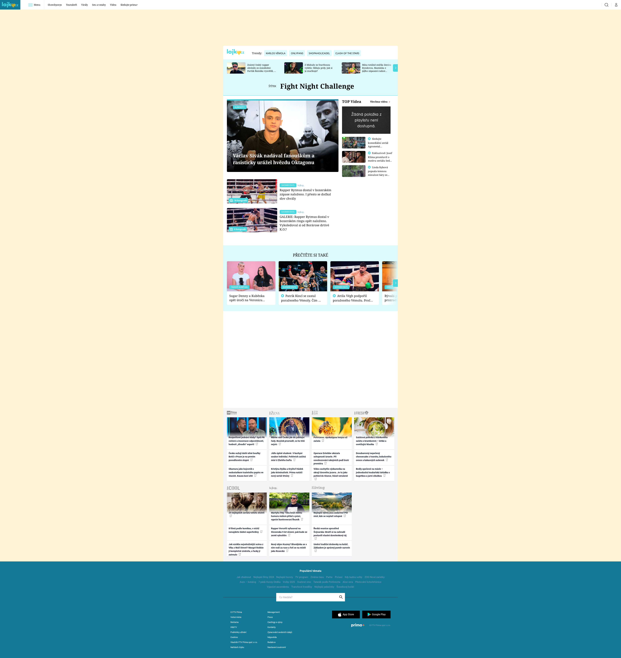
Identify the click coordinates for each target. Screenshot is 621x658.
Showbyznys (55, 4)
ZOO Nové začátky (375, 577)
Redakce (271, 642)
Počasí (338, 577)
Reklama (234, 622)
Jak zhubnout (244, 577)
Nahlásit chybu (237, 647)
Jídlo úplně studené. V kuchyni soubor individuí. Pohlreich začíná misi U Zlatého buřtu (288, 456)
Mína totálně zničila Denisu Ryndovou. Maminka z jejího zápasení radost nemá (376, 69)
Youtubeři (71, 4)
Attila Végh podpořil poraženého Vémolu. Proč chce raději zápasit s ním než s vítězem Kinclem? (351, 298)
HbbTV (233, 627)
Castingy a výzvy (274, 622)
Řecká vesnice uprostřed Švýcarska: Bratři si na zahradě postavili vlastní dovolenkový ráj (330, 532)
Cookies (234, 637)
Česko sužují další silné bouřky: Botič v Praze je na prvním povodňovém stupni (245, 456)
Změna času (317, 577)
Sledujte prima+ (129, 4)
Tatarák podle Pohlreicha (326, 582)
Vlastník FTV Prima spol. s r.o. (243, 642)
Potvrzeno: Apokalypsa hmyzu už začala (330, 439)
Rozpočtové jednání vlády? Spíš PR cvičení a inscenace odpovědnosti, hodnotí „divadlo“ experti (247, 441)
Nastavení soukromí (276, 647)
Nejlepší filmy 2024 (263, 577)
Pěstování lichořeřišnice (368, 582)
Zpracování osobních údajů (279, 632)
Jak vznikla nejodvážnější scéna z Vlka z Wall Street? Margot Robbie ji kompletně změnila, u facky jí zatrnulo (246, 549)
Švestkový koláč (345, 586)
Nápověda (272, 637)
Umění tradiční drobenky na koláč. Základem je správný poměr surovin (332, 546)
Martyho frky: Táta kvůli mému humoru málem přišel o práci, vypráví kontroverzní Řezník (286, 516)
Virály (84, 4)
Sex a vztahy (99, 4)
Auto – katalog (248, 582)
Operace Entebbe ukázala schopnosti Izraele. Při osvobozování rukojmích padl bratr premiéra (331, 458)
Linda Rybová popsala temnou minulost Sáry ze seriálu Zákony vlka (379, 173)
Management (273, 612)
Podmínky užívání (238, 632)
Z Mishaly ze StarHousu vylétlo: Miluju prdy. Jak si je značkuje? (318, 67)
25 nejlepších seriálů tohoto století (246, 512)
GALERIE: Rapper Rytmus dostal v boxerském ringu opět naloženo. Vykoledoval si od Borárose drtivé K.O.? (304, 223)
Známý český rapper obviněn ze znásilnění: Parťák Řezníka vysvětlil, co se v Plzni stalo (261, 69)
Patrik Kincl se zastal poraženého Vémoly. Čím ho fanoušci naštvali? (301, 298)
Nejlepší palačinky (324, 586)
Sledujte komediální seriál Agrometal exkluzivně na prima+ (378, 146)
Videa (113, 4)
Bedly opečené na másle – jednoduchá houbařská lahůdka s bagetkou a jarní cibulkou (373, 472)
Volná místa (235, 617)
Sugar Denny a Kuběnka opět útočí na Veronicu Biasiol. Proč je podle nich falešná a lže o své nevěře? (248, 298)
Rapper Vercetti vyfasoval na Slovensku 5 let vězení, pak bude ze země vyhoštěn (289, 532)
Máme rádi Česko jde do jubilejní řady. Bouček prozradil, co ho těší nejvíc (288, 441)
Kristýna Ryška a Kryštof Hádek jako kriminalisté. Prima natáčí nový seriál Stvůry (287, 472)
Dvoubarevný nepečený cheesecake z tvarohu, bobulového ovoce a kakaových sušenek (373, 456)
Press (270, 617)
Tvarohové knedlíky (301, 586)
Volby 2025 (289, 582)
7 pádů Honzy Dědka (269, 582)
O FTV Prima (236, 612)
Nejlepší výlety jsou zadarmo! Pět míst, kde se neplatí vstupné (331, 514)
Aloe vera (348, 582)
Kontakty (271, 627)
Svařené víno (304, 582)
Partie (329, 577)
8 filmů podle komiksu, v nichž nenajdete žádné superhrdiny (244, 530)
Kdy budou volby (353, 577)
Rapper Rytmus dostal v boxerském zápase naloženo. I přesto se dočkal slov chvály (305, 194)
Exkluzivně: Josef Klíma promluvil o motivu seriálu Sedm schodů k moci (380, 158)
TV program (301, 577)
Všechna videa (379, 101)
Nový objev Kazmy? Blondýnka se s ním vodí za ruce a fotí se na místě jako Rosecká (289, 548)
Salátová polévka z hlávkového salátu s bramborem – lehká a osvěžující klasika (372, 441)
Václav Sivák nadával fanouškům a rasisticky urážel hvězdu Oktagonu (273, 158)
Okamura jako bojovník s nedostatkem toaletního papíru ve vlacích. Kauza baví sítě (246, 472)
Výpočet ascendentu (278, 586)
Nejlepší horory (284, 577)
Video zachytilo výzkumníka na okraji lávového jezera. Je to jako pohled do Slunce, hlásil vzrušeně (331, 472)
